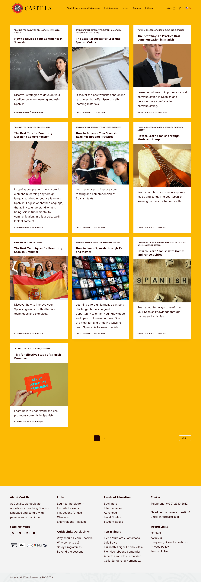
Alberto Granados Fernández (122, 556)
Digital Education (153, 245)
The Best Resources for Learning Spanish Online (98, 40)
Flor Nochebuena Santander (122, 551)
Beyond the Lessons (70, 551)
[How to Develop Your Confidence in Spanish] (39, 68)
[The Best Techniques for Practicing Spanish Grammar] (39, 278)
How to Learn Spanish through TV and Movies (99, 250)
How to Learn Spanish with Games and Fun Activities (161, 252)
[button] (188, 8)
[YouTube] (34, 533)
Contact (156, 533)
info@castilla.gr (169, 516)
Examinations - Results (71, 521)
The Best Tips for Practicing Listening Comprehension (33, 134)
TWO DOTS (47, 577)
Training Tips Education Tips (27, 30)
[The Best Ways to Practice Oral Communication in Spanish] (162, 65)
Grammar (37, 242)
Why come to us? (68, 542)
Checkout (63, 517)
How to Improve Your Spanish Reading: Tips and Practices (96, 134)
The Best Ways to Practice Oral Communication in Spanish (159, 37)
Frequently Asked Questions (169, 542)
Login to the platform (70, 503)
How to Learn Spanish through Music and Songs (159, 137)
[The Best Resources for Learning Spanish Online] (100, 68)
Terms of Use (159, 551)
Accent (17, 33)
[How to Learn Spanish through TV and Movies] (100, 278)
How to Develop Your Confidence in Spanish (38, 40)
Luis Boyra (110, 542)
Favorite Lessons (68, 508)
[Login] (180, 8)
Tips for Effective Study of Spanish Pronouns (37, 356)
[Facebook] (12, 533)
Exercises (54, 30)
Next (184, 438)
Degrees (136, 8)
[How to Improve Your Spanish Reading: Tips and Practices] (100, 163)
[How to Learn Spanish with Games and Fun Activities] (162, 280)
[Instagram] (19, 533)
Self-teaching (111, 8)
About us (156, 537)
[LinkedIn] (27, 533)
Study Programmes (69, 547)
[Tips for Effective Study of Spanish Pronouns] (39, 384)
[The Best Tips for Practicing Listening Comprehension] (39, 163)
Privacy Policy (160, 546)
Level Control (112, 517)
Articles (149, 8)
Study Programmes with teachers (83, 8)
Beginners (110, 503)
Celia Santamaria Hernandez (122, 560)
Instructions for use (69, 512)
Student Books (113, 521)
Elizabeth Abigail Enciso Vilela (123, 547)
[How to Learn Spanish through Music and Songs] (162, 165)
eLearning (107, 30)
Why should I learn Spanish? (75, 538)
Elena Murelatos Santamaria (122, 538)
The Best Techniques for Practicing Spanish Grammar (38, 250)
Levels (125, 8)
